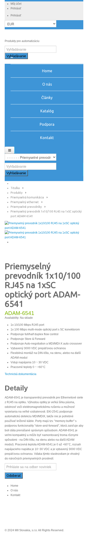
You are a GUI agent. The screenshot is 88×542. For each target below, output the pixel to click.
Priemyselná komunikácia (27, 197)
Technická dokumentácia (20, 374)
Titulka (15, 188)
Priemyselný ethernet (25, 202)
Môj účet (16, 3)
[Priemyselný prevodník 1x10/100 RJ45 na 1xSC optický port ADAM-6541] (44, 225)
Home (14, 485)
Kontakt (15, 495)
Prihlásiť (16, 8)
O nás (14, 490)
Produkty (17, 192)
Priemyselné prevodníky (26, 206)
